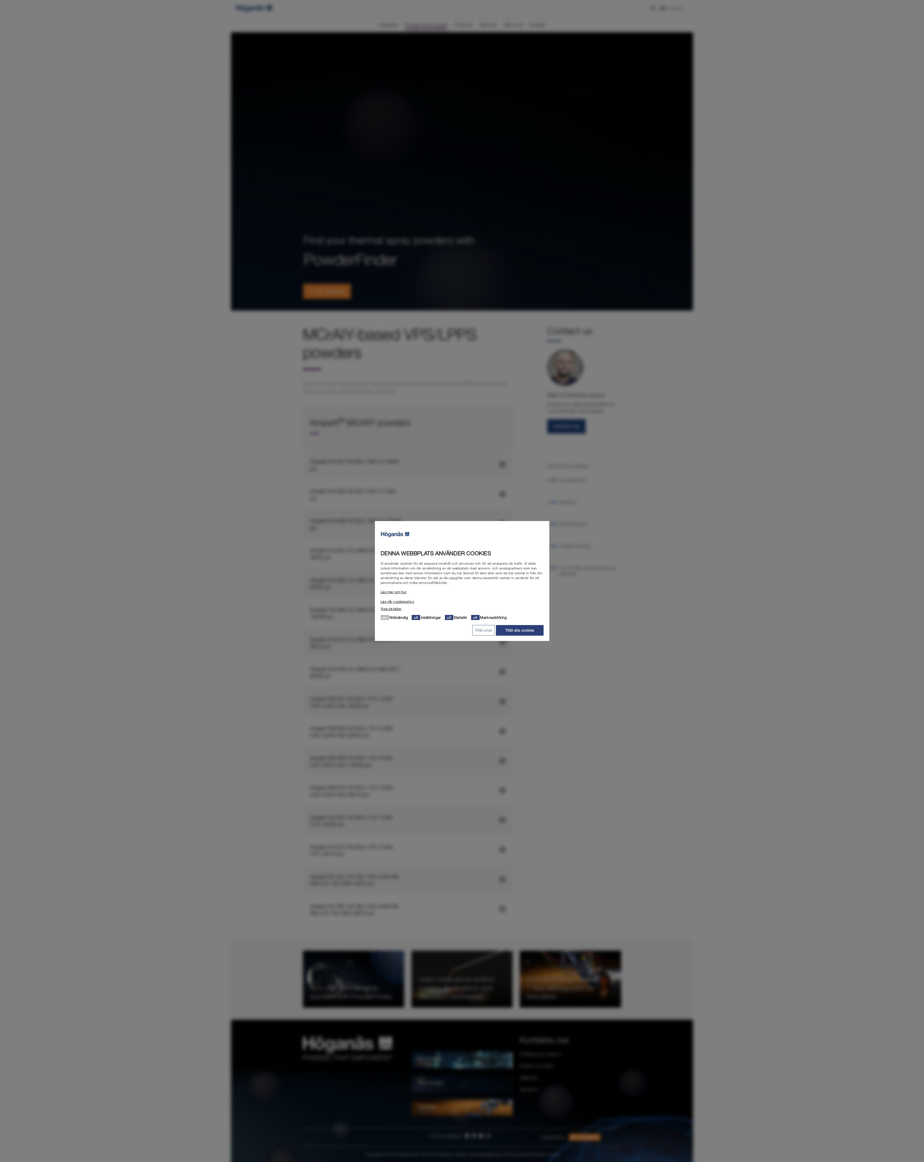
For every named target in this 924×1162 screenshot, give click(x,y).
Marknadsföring (493, 617)
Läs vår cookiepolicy (397, 602)
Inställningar (431, 617)
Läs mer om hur (394, 592)
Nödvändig (399, 617)
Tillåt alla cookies (519, 630)
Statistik (460, 617)
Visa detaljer (391, 609)
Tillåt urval (483, 630)
